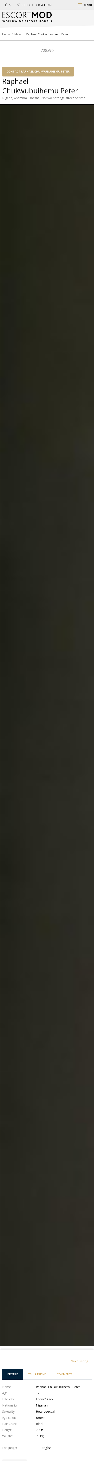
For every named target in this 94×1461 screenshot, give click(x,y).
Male (18, 34)
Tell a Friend (37, 1374)
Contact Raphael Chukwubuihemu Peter (38, 71)
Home (6, 34)
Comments (64, 1374)
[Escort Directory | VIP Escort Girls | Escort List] (27, 17)
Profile (12, 1374)
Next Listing (79, 1361)
